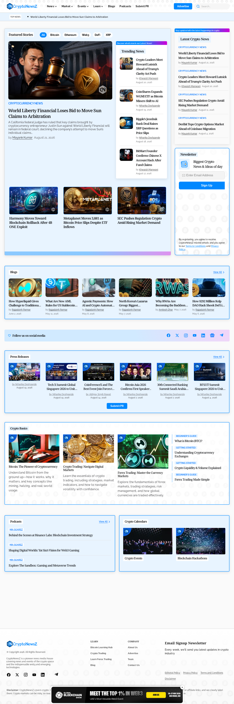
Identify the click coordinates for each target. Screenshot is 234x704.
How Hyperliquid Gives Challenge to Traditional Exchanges (24, 303)
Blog (92, 665)
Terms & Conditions (196, 246)
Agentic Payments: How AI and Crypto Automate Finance (97, 303)
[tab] (43, 35)
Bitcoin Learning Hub (101, 647)
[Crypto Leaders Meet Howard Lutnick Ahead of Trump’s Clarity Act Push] (126, 63)
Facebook (168, 335)
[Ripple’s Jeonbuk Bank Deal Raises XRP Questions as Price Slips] (126, 123)
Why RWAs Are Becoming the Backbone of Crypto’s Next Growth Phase (171, 303)
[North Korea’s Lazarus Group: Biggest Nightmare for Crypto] (135, 287)
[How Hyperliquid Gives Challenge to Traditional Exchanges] (25, 287)
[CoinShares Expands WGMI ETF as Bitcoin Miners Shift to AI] (126, 95)
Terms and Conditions (212, 672)
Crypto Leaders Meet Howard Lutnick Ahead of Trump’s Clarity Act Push (149, 67)
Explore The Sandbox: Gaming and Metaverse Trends (42, 565)
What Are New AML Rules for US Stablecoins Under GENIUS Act (61, 303)
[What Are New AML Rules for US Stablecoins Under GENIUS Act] (62, 287)
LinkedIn (203, 335)
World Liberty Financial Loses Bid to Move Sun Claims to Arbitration (69, 17)
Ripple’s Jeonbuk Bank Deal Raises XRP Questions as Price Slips (147, 126)
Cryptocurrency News (25, 103)
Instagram (186, 335)
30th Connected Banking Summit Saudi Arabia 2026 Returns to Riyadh (172, 389)
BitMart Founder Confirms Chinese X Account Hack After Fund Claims (148, 158)
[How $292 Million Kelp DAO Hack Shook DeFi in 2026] (208, 287)
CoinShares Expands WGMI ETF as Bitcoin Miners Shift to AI (149, 96)
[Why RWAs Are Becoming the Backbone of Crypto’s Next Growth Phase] (172, 287)
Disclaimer (170, 678)
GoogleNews (212, 335)
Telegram (221, 335)
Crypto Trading (98, 653)
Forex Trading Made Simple (192, 479)
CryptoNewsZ (22, 6)
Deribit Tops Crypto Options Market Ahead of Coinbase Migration (201, 126)
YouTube (194, 335)
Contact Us (134, 665)
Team (131, 659)
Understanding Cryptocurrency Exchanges (194, 454)
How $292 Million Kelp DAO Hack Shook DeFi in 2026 (208, 303)
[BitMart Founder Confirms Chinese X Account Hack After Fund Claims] (126, 155)
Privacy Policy (190, 672)
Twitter (177, 335)
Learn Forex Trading (101, 659)
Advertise (183, 6)
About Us (133, 647)
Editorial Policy (172, 672)
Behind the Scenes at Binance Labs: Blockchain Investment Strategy (51, 535)
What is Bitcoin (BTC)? (188, 441)
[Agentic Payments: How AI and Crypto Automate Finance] (98, 287)
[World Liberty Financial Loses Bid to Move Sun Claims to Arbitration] (60, 70)
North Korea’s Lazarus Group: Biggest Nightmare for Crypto (133, 303)
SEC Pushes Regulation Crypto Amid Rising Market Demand (201, 102)
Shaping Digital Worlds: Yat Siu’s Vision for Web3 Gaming (44, 550)
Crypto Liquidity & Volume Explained (198, 468)
